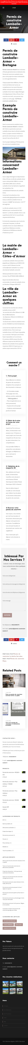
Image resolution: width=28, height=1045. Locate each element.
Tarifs (5, 1017)
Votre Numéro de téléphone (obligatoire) (14, 592)
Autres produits (7, 823)
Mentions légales (10, 1041)
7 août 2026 (8, 692)
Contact (5, 1025)
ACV (4, 820)
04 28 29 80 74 (15, 625)
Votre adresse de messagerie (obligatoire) (14, 584)
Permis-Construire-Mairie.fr (10, 69)
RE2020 (4, 846)
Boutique (22, 1041)
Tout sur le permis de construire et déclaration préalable (13, 724)
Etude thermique (7, 831)
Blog (5, 1021)
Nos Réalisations (7, 1010)
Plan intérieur (6, 843)
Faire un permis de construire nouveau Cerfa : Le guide (14, 695)
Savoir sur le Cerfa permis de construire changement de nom (12, 877)
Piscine (4, 839)
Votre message (7, 601)
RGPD (17, 1041)
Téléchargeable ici (13, 398)
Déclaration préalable (8, 827)
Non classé (19, 924)
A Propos (6, 1006)
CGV (4, 1041)
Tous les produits (7, 850)
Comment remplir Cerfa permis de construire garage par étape (11, 909)
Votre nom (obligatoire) (9, 576)
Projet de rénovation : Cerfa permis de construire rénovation (12, 872)
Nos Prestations (7, 1013)
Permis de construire (8, 835)
